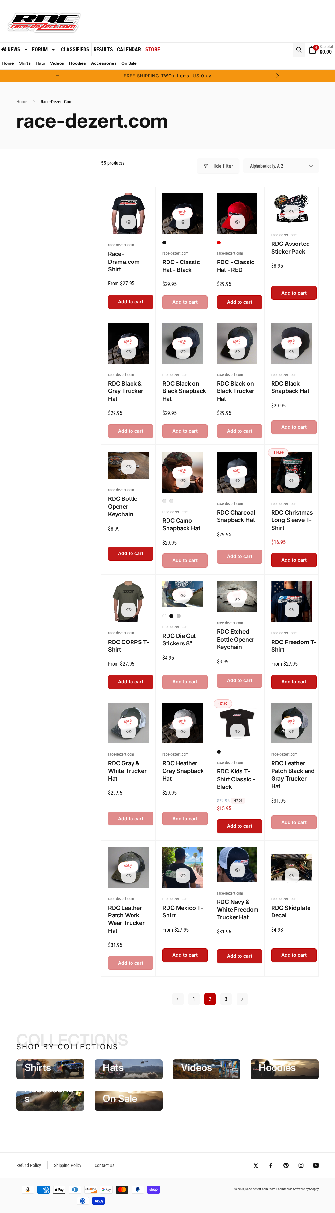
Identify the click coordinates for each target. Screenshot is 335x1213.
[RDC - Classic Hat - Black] (183, 222)
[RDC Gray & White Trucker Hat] (128, 731)
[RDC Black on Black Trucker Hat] (237, 351)
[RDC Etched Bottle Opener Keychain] (237, 599)
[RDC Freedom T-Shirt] (292, 610)
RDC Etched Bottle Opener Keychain (236, 639)
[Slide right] (277, 75)
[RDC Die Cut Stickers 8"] (183, 595)
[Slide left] (57, 75)
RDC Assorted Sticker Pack (290, 247)
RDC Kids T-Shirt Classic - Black (236, 779)
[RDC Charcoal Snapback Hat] (237, 480)
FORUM (40, 49)
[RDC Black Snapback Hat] (292, 351)
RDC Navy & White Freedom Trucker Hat (238, 909)
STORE (152, 49)
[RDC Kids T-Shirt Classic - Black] (237, 731)
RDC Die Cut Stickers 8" (179, 639)
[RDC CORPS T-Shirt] (128, 610)
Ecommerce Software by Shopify (297, 1189)
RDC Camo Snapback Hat (181, 524)
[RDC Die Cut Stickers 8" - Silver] (179, 616)
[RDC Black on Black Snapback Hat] (183, 351)
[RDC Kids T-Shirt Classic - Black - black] (219, 752)
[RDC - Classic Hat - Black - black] (164, 242)
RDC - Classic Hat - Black (181, 266)
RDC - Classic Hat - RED (236, 266)
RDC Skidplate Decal (290, 911)
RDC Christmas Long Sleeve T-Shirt (292, 520)
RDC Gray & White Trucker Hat (127, 771)
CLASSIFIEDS (75, 49)
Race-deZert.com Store (260, 1189)
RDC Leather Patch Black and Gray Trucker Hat (293, 774)
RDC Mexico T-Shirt (182, 911)
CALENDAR (129, 49)
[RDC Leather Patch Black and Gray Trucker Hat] (292, 731)
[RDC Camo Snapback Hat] (183, 480)
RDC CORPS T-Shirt (128, 646)
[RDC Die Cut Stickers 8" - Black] (171, 616)
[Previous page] (178, 999)
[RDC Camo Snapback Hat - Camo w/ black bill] (171, 501)
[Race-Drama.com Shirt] (128, 222)
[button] (299, 50)
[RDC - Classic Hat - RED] (237, 222)
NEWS (14, 49)
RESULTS (103, 49)
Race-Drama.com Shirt (123, 261)
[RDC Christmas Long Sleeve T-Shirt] (292, 480)
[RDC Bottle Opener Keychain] (128, 467)
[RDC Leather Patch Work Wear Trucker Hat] (128, 875)
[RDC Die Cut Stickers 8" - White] (164, 616)
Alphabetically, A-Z (266, 166)
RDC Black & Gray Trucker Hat (125, 391)
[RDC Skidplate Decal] (292, 875)
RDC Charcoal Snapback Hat (236, 516)
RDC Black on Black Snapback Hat (184, 391)
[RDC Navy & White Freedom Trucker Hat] (237, 870)
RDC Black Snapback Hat (290, 387)
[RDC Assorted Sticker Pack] (292, 212)
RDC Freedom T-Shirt (293, 646)
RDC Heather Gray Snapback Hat (183, 771)
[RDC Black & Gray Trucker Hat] (128, 351)
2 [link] (210, 999)
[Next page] (242, 999)
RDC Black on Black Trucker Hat (236, 391)
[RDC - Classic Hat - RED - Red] (219, 242)
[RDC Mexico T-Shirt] (183, 875)
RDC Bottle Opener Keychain (122, 506)
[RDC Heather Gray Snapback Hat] (183, 731)
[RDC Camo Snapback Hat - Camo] (164, 501)
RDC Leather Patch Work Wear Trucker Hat (126, 919)
